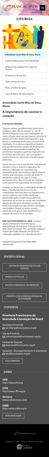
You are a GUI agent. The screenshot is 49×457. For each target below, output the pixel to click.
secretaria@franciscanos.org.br (21, 328)
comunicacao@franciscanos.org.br (22, 337)
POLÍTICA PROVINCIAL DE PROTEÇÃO (22, 285)
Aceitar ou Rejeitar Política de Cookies (24, 267)
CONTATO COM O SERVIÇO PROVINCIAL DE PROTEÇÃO (24, 297)
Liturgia (24, 19)
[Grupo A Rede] (24, 447)
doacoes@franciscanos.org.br (20, 345)
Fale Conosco (12, 361)
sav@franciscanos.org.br (17, 354)
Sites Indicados (13, 416)
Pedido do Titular (14, 277)
